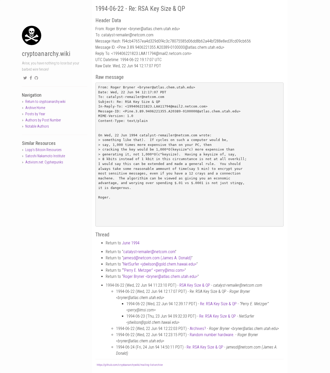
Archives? (198, 328)
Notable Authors (37, 126)
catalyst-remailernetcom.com (149, 251)
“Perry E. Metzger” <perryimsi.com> (154, 270)
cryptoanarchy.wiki (46, 53)
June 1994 (130, 243)
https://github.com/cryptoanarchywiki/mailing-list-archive (130, 365)
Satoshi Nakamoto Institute (45, 156)
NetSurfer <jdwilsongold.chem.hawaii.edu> (159, 264)
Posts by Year (35, 114)
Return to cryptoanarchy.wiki (45, 102)
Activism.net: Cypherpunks (44, 162)
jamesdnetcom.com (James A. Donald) (157, 257)
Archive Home (35, 108)
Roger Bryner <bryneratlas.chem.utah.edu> (160, 276)
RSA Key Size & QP (194, 285)
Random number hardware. (212, 334)
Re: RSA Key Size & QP (218, 303)
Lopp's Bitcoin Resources (43, 150)
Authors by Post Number (43, 120)
